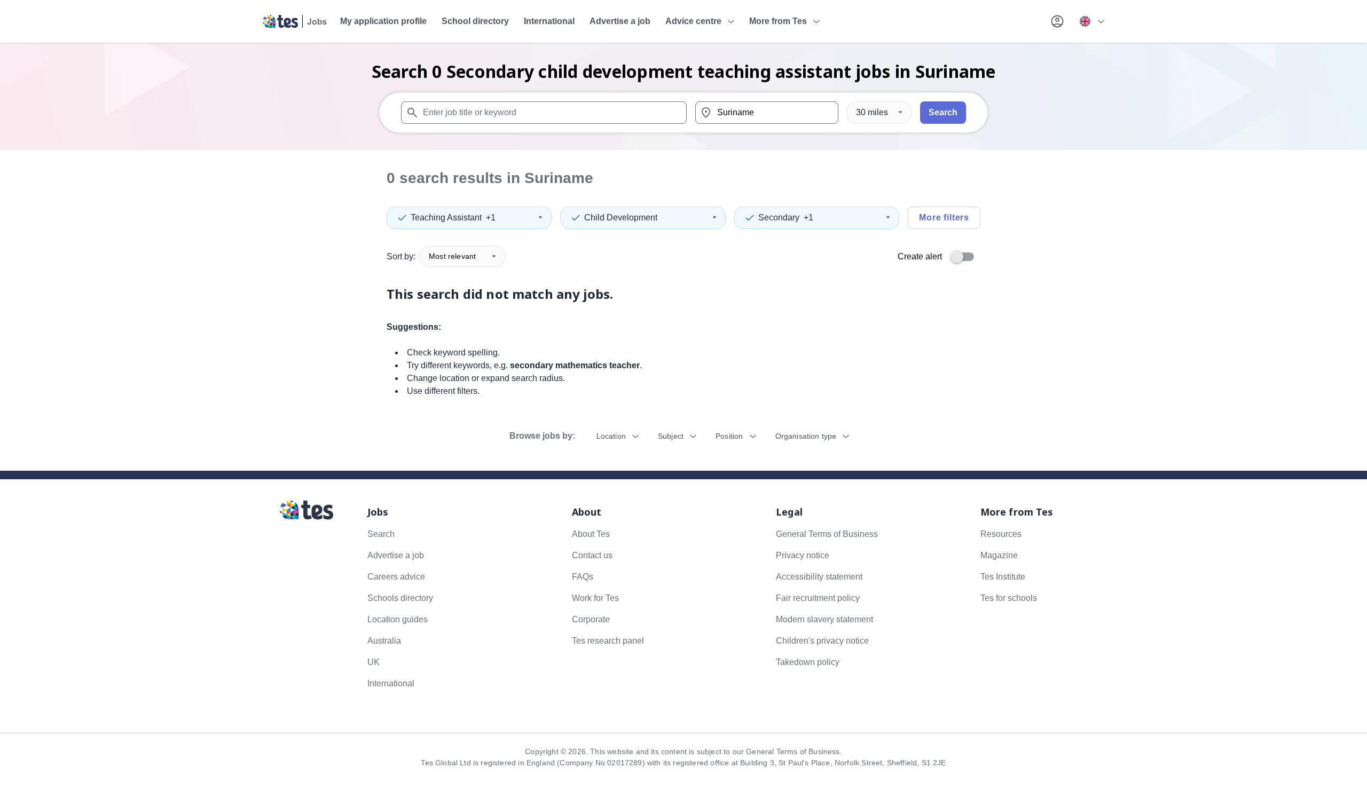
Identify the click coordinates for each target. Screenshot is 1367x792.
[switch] (965, 256)
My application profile (383, 21)
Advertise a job (620, 21)
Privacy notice (802, 555)
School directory (475, 21)
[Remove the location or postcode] (825, 112)
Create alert (920, 256)
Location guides (397, 619)
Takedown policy (807, 662)
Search (943, 112)
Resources (1001, 533)
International (549, 21)
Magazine (999, 555)
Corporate (591, 619)
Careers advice (396, 576)
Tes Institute (1002, 576)
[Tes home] (295, 21)
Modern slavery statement (824, 619)
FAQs (582, 576)
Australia (384, 640)
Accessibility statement (819, 576)
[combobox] (544, 112)
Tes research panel (608, 640)
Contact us (592, 555)
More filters (944, 217)
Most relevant (452, 256)
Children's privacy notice (822, 640)
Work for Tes (595, 598)
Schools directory (400, 598)
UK (373, 662)
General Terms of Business (827, 533)
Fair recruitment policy (818, 598)
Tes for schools (1008, 598)
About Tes (591, 533)
